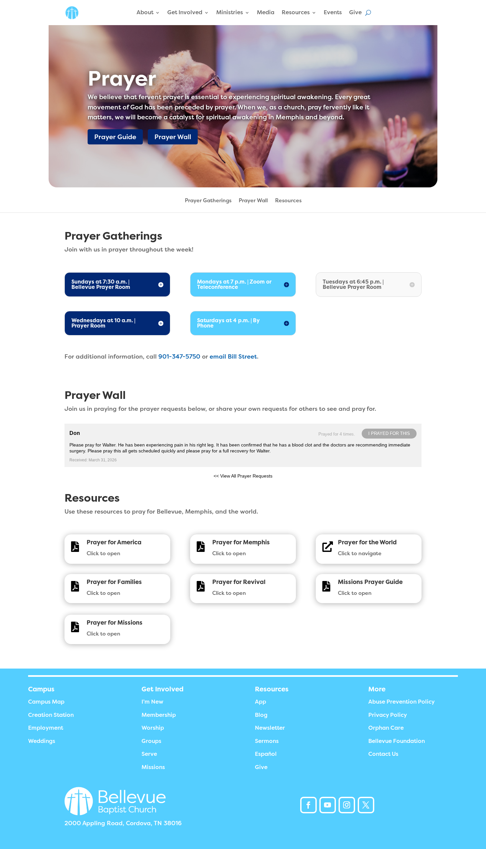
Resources (296, 12)
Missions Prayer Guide (370, 582)
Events (333, 12)
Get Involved (184, 12)
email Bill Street (233, 356)
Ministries (229, 12)
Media (265, 12)
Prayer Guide (115, 136)
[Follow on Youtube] (327, 805)
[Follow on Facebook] (308, 805)
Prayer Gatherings (208, 201)
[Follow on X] (366, 805)
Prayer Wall (172, 136)
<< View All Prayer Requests (243, 476)
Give (355, 12)
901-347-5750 (179, 356)
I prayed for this (389, 433)
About (145, 12)
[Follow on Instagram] (347, 805)
